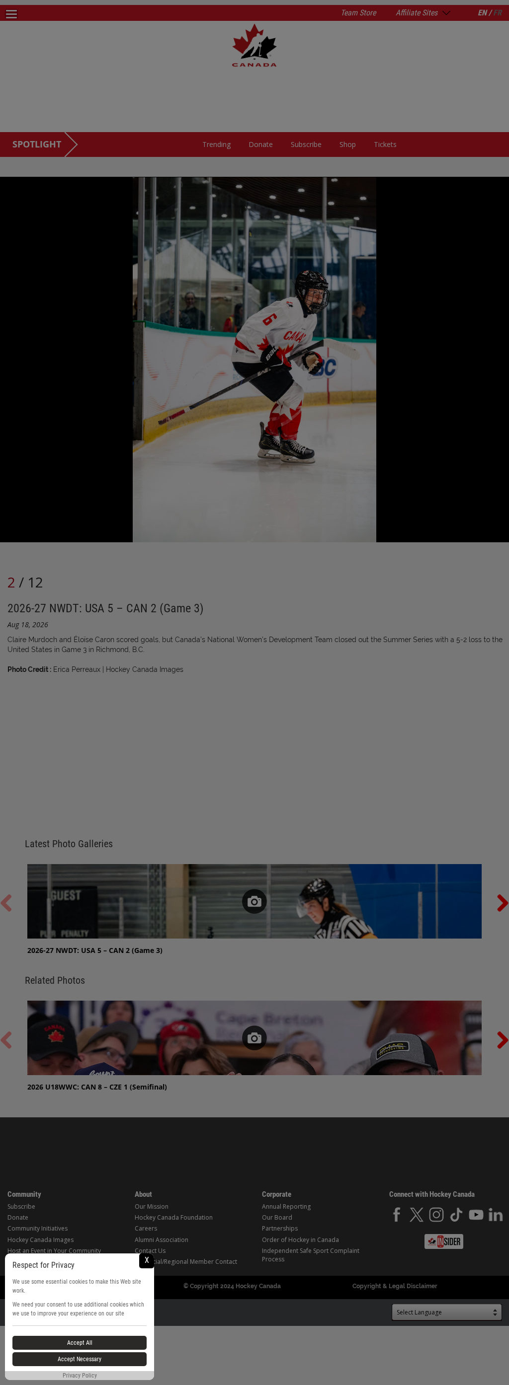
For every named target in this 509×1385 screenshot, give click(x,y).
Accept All (79, 1342)
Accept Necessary (79, 1359)
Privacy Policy (80, 1375)
